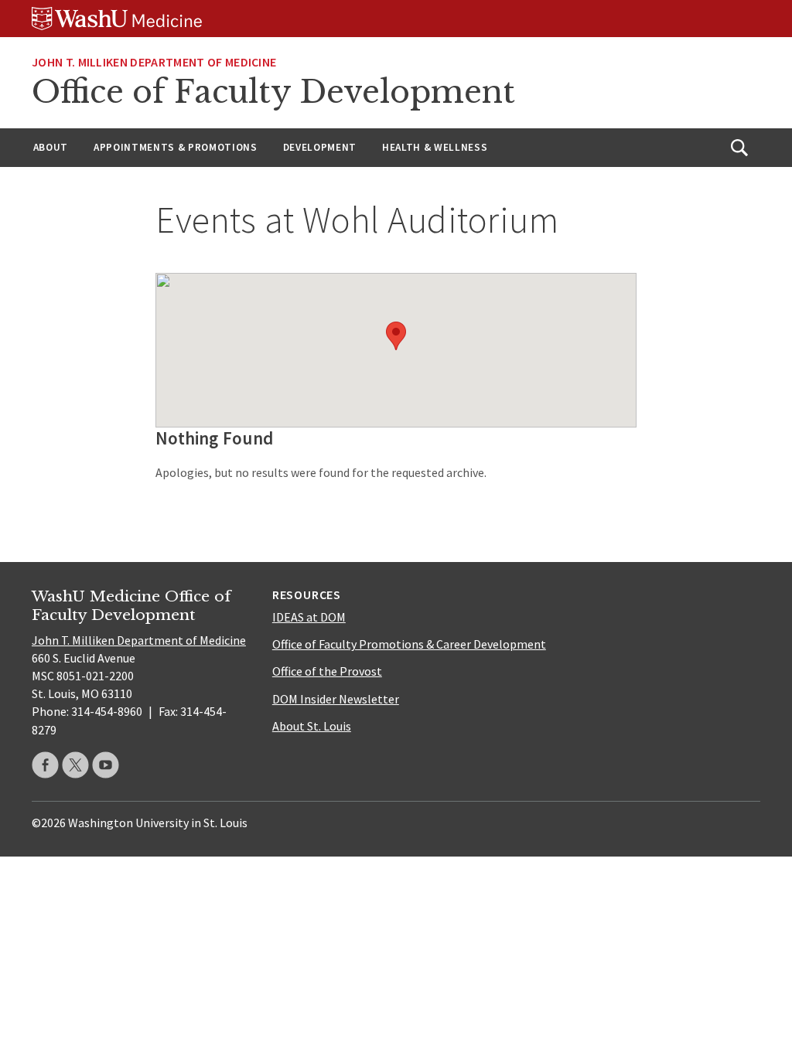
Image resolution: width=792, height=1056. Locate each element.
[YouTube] (105, 764)
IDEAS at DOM (309, 617)
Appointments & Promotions (176, 147)
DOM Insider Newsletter (335, 699)
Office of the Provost (327, 671)
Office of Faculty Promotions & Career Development (409, 644)
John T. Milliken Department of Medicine (154, 62)
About (50, 147)
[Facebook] (45, 764)
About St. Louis (311, 726)
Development (320, 147)
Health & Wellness (434, 147)
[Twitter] (75, 764)
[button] (396, 335)
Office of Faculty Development (273, 92)
